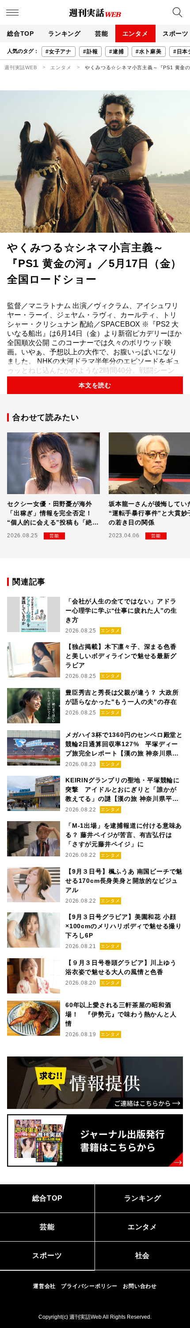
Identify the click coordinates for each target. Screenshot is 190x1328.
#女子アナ (59, 51)
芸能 (101, 33)
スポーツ (47, 1255)
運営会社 (44, 1286)
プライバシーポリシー (89, 1286)
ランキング (64, 33)
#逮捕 (116, 51)
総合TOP (20, 33)
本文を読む (95, 385)
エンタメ (135, 33)
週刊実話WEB (20, 67)
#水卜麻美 (149, 51)
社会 (142, 1255)
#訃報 (90, 51)
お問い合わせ (140, 1286)
